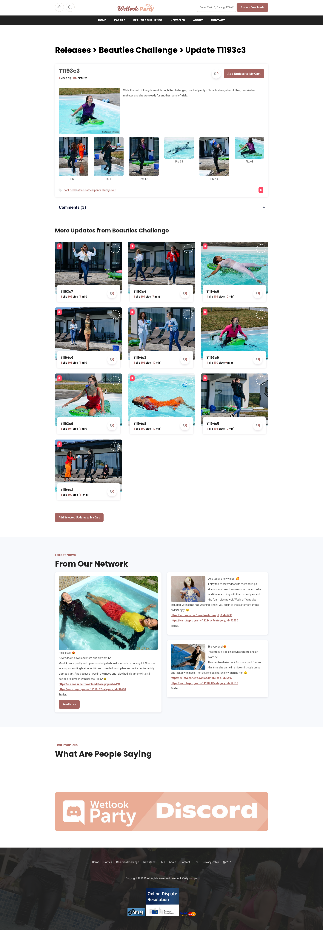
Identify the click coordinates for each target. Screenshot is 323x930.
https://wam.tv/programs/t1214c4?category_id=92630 (204, 620)
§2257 (227, 862)
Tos (196, 862)
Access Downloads (252, 7)
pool (66, 190)
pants (97, 190)
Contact (218, 20)
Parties (119, 20)
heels (73, 190)
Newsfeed (177, 20)
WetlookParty (136, 7)
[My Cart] (59, 7)
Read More (69, 704)
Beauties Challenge (147, 20)
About (198, 20)
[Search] (70, 7)
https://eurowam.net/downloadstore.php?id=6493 (201, 615)
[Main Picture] (89, 111)
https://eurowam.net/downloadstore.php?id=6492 (201, 677)
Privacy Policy (211, 862)
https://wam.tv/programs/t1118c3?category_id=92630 (92, 689)
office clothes (85, 190)
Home (102, 20)
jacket (112, 190)
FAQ (162, 862)
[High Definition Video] (59, 246)
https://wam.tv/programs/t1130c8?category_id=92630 (204, 683)
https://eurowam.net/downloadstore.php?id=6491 (89, 684)
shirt (104, 190)
